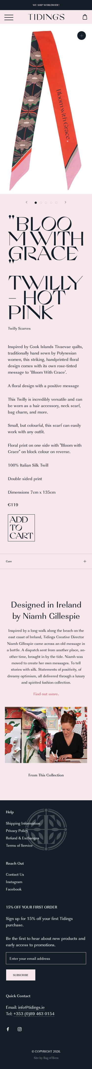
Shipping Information (23, 823)
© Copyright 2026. (46, 1051)
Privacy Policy (17, 830)
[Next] (65, 202)
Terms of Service (19, 845)
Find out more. (46, 694)
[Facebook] (8, 1028)
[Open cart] (76, 17)
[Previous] (26, 202)
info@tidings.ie (31, 1007)
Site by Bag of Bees (46, 1057)
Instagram (14, 881)
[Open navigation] (8, 17)
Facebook (14, 889)
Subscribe (20, 975)
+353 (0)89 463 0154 (33, 1013)
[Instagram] (20, 1028)
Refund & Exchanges (22, 838)
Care (9, 561)
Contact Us (15, 874)
